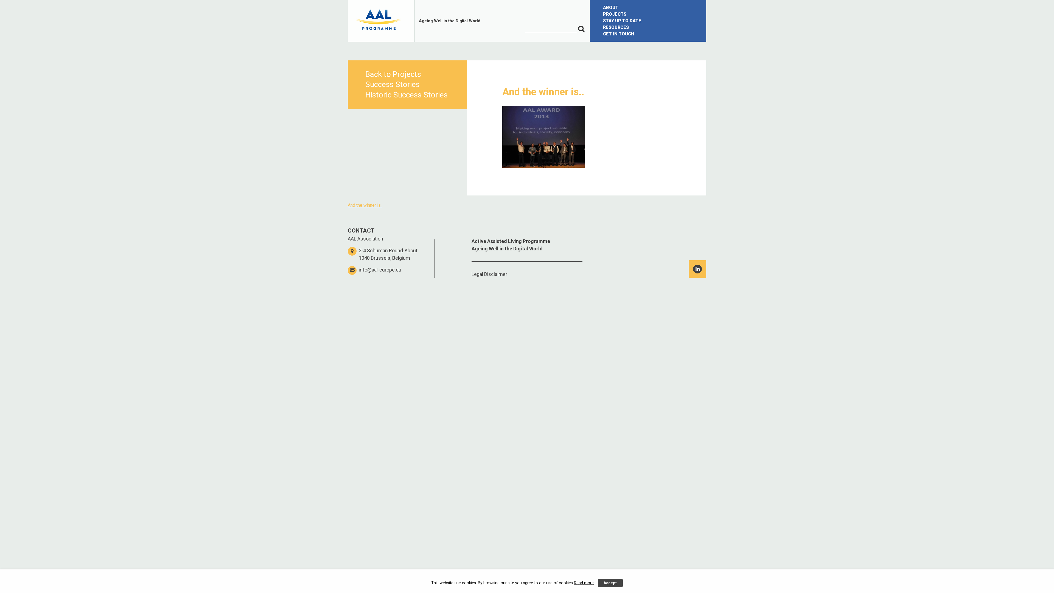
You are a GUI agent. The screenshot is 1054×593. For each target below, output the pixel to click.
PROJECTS (614, 14)
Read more (584, 583)
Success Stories (392, 84)
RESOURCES (616, 27)
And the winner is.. (365, 205)
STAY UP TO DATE (622, 20)
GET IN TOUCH (618, 34)
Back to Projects (393, 74)
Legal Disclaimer (489, 274)
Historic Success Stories (406, 94)
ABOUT (610, 7)
